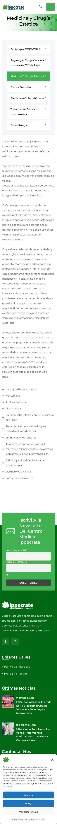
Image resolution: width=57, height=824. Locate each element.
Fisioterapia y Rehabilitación (27, 98)
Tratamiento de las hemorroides (22, 112)
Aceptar (28, 795)
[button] (52, 759)
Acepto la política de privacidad (27, 576)
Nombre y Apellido (16, 550)
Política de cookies (15, 673)
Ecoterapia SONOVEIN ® (25, 49)
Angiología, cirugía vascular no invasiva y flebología (27, 63)
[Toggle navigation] (50, 7)
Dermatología (19, 125)
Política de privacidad (35, 819)
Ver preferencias (28, 811)
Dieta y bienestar (21, 87)
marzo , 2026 (26, 698)
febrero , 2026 (27, 725)
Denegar (28, 803)
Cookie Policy (17, 819)
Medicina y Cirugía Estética (27, 76)
